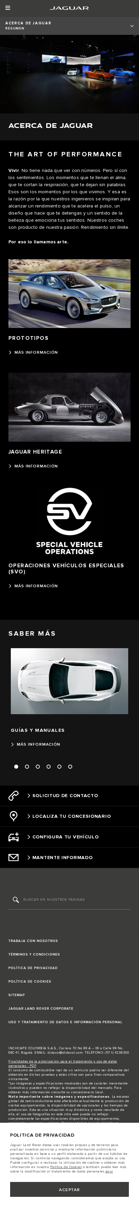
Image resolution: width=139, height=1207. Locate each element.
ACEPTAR (69, 1189)
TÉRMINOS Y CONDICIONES (34, 954)
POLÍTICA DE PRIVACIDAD (33, 968)
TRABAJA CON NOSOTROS (33, 941)
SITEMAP (16, 995)
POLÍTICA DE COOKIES (29, 982)
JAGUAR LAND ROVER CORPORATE (41, 1009)
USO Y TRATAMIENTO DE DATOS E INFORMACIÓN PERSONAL (65, 1022)
